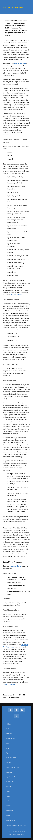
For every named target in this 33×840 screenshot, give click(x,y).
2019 (22, 834)
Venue (8, 791)
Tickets (8, 724)
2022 (18, 834)
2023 (14, 834)
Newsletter (9, 810)
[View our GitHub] (16, 716)
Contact (8, 815)
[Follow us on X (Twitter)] (10, 710)
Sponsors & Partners (12, 767)
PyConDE (20, 295)
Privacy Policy (10, 820)
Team (8, 796)
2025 (23, 832)
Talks (8, 729)
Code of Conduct (9, 684)
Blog (7, 743)
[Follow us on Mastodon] (22, 710)
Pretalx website (20, 63)
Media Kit (9, 786)
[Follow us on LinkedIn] (16, 710)
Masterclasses (10, 738)
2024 (10, 834)
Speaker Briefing (11, 777)
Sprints (8, 762)
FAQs (7, 748)
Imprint (8, 806)
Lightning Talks (11, 758)
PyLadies (9, 753)
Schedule (9, 733)
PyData (13, 295)
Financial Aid (10, 782)
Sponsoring (9, 772)
